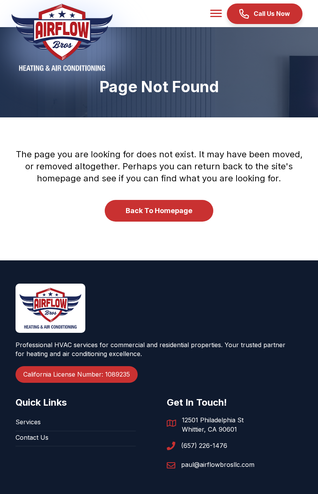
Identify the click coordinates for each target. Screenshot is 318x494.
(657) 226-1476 (204, 445)
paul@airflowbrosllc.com (217, 464)
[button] (264, 13)
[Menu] (216, 13)
